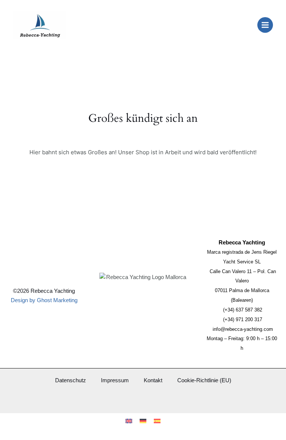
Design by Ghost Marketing (44, 300)
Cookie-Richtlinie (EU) (204, 380)
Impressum (115, 380)
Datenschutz (70, 380)
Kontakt (153, 380)
